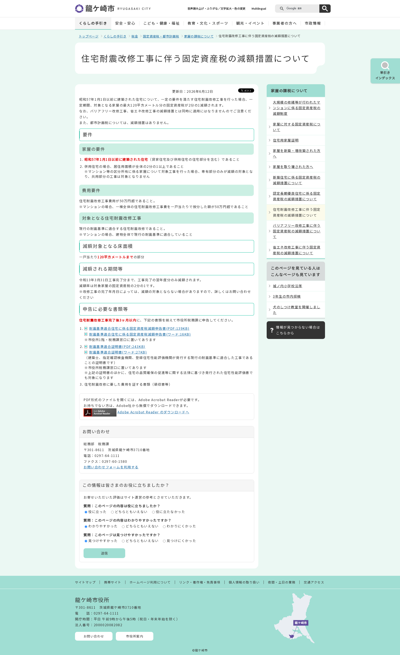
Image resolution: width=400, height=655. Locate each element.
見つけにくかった (181, 540)
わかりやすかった (103, 525)
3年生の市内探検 (287, 296)
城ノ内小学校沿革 (287, 285)
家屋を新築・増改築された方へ (297, 153)
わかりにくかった (181, 525)
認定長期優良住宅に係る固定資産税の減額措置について (297, 196)
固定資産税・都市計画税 (161, 36)
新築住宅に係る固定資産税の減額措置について (297, 180)
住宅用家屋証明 (286, 140)
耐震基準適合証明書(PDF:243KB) (117, 346)
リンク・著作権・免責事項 (199, 582)
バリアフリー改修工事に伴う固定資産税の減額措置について (297, 231)
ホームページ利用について (150, 582)
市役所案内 (134, 636)
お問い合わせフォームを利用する (111, 466)
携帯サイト (112, 582)
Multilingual (259, 8)
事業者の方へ (284, 23)
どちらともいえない (131, 511)
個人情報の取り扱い (244, 582)
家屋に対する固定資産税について (297, 127)
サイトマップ (85, 582)
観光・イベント (250, 23)
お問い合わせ (94, 636)
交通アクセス (314, 582)
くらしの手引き (93, 23)
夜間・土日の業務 (281, 582)
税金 (134, 36)
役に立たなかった (170, 511)
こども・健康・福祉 (161, 23)
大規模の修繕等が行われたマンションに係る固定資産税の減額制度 (297, 108)
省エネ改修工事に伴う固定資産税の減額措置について (297, 250)
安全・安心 (125, 23)
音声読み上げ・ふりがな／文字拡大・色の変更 (216, 8)
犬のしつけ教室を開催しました (296, 309)
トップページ (89, 36)
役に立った (97, 511)
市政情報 (313, 23)
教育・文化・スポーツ (208, 23)
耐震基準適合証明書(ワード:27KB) (118, 352)
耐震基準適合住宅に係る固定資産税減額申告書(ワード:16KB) (140, 334)
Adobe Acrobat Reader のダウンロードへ (153, 411)
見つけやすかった (103, 540)
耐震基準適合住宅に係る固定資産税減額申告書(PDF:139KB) (139, 328)
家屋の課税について (199, 36)
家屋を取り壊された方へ (293, 166)
